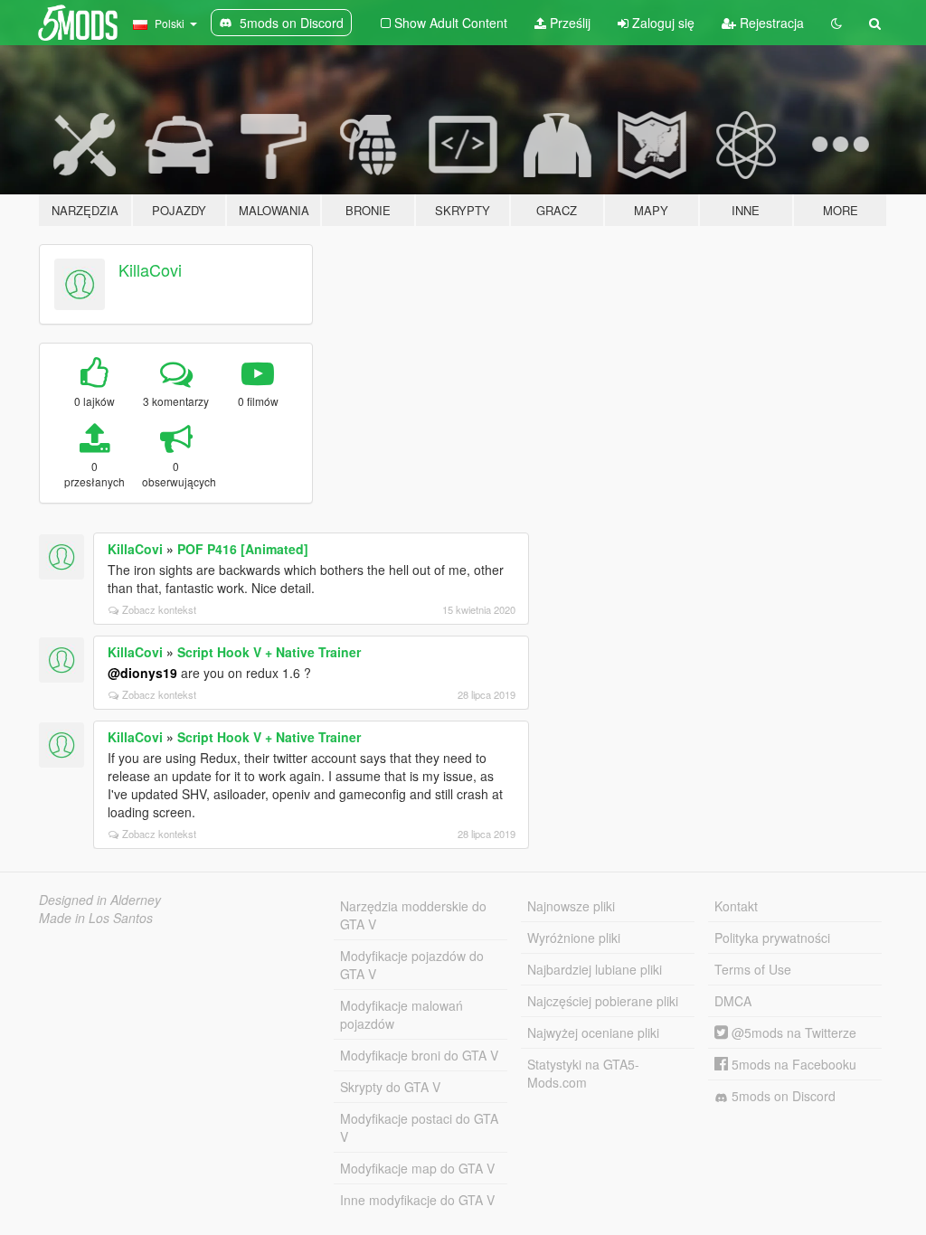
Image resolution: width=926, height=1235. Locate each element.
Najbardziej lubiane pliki (594, 969)
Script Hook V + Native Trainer (269, 652)
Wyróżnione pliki (573, 938)
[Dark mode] (836, 22)
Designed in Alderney (100, 900)
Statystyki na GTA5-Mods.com (583, 1073)
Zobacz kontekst (159, 609)
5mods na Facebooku (792, 1064)
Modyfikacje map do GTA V (417, 1168)
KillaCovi (150, 269)
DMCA (732, 1001)
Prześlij (568, 23)
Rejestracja (770, 23)
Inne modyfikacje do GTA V (417, 1200)
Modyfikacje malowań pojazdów (401, 1014)
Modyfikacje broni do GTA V (419, 1055)
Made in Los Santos (96, 918)
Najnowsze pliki (571, 906)
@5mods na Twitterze (792, 1032)
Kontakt (736, 906)
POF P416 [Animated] (242, 549)
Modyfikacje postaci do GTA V (419, 1127)
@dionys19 (142, 673)
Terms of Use (752, 969)
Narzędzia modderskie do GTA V (413, 915)
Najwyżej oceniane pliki (593, 1032)
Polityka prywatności (772, 938)
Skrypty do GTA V (390, 1087)
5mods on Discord (782, 1096)
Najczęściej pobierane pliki (602, 1001)
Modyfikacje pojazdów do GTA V (412, 965)
